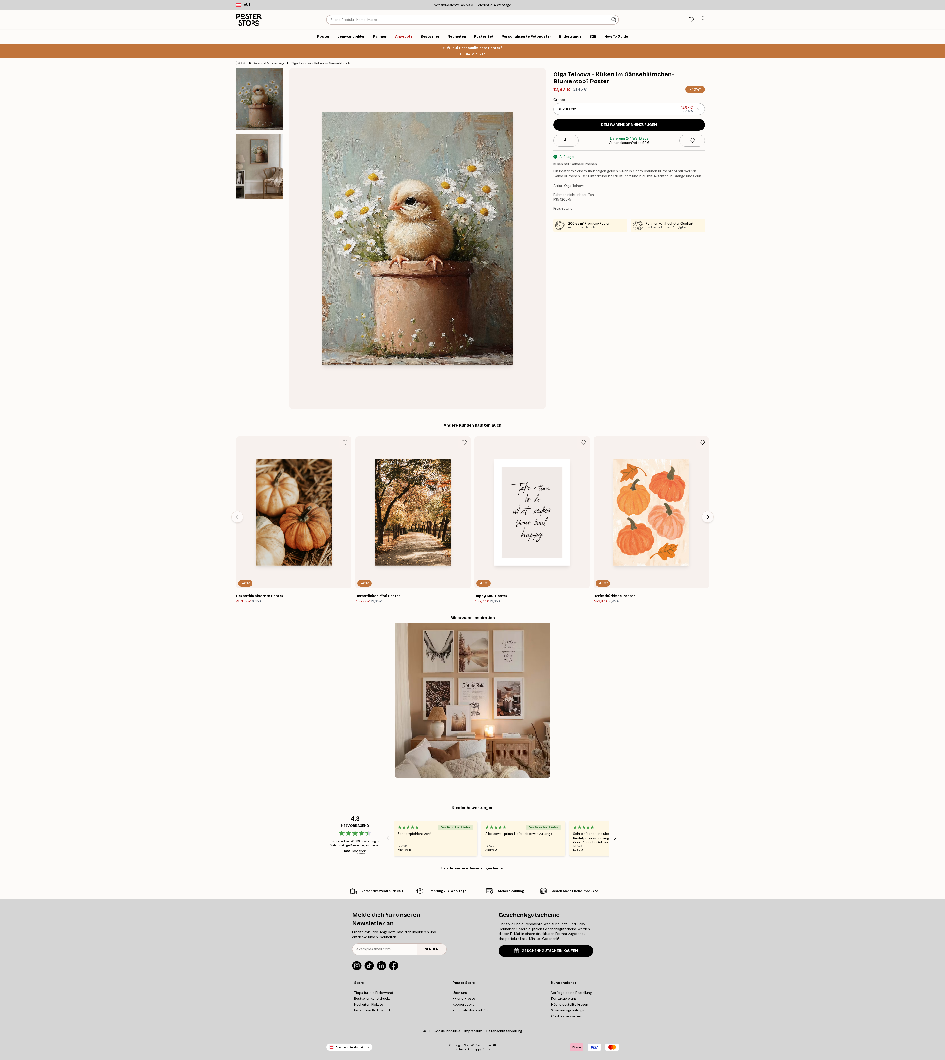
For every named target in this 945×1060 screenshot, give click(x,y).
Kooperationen (465, 1004)
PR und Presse (464, 998)
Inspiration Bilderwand (372, 1010)
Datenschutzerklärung (504, 1031)
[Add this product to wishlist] (692, 141)
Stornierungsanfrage (567, 1010)
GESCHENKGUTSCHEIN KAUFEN (550, 951)
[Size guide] (566, 141)
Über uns (460, 992)
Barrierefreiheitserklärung (473, 1010)
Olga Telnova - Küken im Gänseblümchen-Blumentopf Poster (320, 63)
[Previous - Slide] (237, 517)
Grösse (559, 100)
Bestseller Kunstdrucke (372, 998)
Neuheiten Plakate (368, 1004)
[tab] (691, 20)
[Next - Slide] (708, 517)
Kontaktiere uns (564, 998)
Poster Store (483, 1045)
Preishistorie (562, 208)
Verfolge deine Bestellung (571, 992)
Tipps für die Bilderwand (373, 992)
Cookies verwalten (566, 1016)
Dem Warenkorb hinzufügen (629, 125)
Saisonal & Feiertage (269, 63)
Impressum (473, 1031)
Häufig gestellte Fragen (569, 1004)
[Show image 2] (259, 166)
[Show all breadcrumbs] (241, 63)
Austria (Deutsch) (349, 1047)
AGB (426, 1031)
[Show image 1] (259, 99)
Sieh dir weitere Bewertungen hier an (472, 868)
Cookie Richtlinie (447, 1031)
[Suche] (614, 20)
